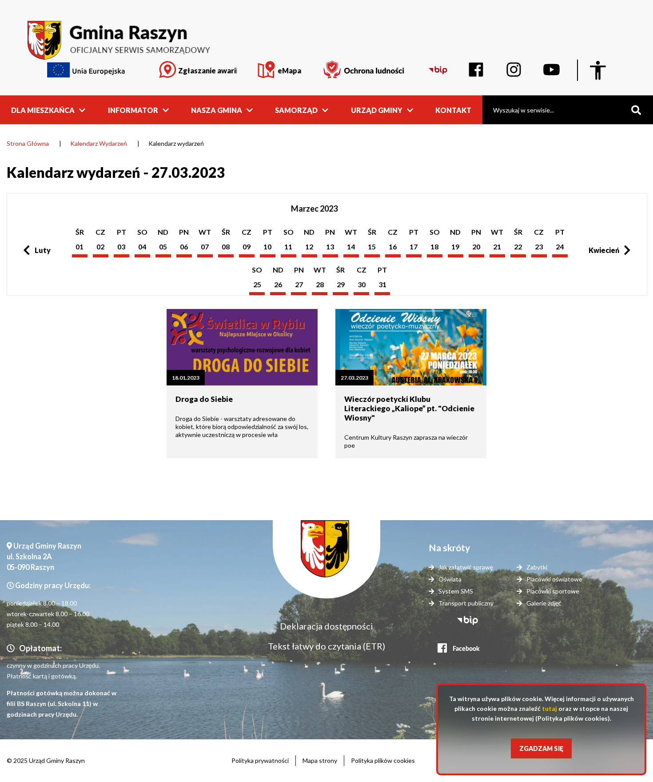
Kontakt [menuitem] (453, 109)
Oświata (450, 579)
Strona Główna (28, 143)
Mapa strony (320, 760)
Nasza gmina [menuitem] (216, 109)
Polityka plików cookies (383, 760)
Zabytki (536, 567)
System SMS (455, 591)
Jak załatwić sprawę (465, 567)
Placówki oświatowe (554, 579)
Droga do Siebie (204, 399)
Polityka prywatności (260, 760)
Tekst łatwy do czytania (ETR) (326, 646)
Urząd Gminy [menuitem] (376, 109)
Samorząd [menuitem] (296, 109)
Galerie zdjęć (543, 603)
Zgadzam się (541, 748)
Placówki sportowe (552, 591)
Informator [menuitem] (133, 109)
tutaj (549, 708)
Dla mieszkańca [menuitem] (43, 109)
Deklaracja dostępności (326, 626)
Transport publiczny (466, 603)
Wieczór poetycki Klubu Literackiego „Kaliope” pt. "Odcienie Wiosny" (409, 408)
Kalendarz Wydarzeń (98, 143)
